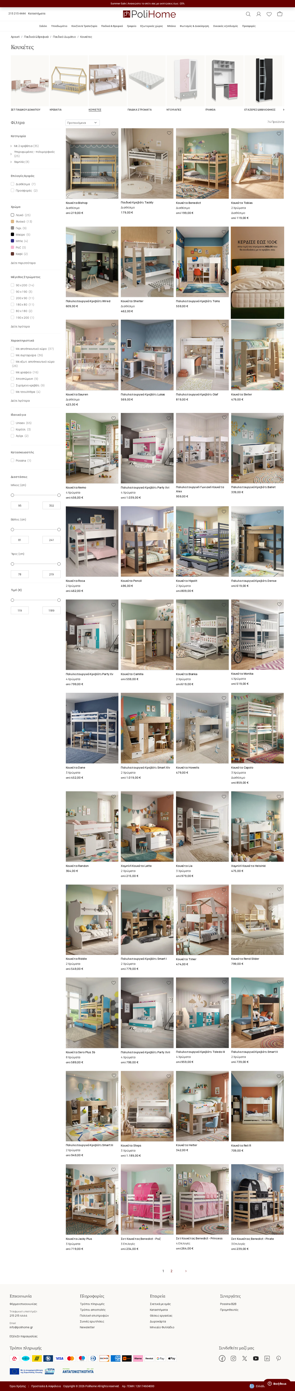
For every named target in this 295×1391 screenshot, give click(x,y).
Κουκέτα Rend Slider (245, 959)
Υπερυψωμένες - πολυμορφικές (34, 154)
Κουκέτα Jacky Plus (79, 1239)
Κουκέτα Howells (187, 767)
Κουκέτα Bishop (76, 203)
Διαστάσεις (19, 477)
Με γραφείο (23, 372)
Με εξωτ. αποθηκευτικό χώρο (35, 361)
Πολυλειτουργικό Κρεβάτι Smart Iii (89, 1145)
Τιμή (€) (16, 590)
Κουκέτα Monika (242, 673)
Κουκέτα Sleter (241, 394)
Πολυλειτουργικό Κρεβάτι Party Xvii (145, 1052)
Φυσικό (20, 221)
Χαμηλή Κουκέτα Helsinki (248, 866)
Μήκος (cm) (18, 485)
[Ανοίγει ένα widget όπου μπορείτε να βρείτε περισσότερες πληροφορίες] (277, 1384)
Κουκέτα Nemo (76, 487)
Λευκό (19, 215)
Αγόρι (19, 436)
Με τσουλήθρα (25, 392)
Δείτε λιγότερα (20, 326)
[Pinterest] (278, 1358)
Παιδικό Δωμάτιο (64, 37)
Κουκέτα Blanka (186, 674)
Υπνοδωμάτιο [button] (59, 26)
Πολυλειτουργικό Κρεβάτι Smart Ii (254, 1052)
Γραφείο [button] (131, 26)
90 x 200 (21, 285)
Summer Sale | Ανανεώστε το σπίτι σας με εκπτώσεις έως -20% (148, 3)
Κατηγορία (18, 136)
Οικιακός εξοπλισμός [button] (225, 26)
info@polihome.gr (21, 1327)
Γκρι (18, 228)
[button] (248, 14)
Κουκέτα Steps (131, 1145)
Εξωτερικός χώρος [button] (151, 26)
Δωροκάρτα (158, 1321)
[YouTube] (256, 1358)
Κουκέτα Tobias (242, 203)
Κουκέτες (86, 37)
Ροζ (18, 247)
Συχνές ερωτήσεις (92, 1321)
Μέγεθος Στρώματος (26, 277)
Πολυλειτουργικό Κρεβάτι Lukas (143, 394)
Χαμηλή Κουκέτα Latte (136, 866)
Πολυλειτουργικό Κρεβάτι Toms (198, 301)
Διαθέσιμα (22, 184)
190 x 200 (22, 317)
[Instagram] (233, 1358)
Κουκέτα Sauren (77, 394)
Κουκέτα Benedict (188, 203)
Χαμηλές (22, 162)
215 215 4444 (17, 13)
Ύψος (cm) (18, 554)
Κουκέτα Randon (77, 866)
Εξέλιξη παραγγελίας (24, 1336)
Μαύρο (20, 234)
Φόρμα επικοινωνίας (23, 1304)
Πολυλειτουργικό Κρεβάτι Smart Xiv (145, 767)
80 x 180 (21, 311)
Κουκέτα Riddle (76, 959)
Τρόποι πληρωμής (92, 1304)
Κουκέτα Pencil (131, 581)
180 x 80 (21, 304)
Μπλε (19, 241)
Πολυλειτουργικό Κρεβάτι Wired (88, 301)
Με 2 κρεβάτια (26, 146)
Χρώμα (15, 207)
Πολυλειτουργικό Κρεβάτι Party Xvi (145, 487)
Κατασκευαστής (22, 452)
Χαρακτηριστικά (22, 340)
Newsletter (87, 1327)
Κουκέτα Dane (75, 767)
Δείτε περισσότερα (23, 263)
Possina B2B (228, 1304)
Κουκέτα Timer (186, 959)
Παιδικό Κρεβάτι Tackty (137, 202)
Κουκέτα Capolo (242, 767)
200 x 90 (21, 298)
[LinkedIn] (267, 1358)
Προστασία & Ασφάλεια (46, 1386)
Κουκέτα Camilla (132, 674)
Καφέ (18, 254)
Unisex (20, 423)
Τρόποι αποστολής (93, 1310)
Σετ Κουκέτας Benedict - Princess (199, 1238)
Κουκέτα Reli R (241, 1145)
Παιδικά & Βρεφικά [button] (112, 26)
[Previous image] (68, 163)
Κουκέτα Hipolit (186, 581)
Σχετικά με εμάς (160, 1304)
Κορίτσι (20, 429)
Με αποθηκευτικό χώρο (31, 349)
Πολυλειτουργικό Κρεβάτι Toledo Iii (200, 1052)
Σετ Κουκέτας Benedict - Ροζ (141, 1239)
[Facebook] (222, 1358)
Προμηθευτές (229, 1310)
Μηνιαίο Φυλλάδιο (162, 1327)
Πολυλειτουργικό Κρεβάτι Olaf (197, 394)
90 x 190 (21, 292)
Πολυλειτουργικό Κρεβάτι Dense (254, 581)
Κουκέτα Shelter (132, 301)
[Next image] (116, 163)
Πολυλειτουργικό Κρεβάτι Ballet (253, 487)
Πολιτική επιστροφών (94, 1315)
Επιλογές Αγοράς (22, 176)
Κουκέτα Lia (184, 866)
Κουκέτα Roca (75, 581)
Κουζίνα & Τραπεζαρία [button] (84, 26)
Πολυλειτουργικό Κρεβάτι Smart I (144, 959)
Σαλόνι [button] (43, 26)
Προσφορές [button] (249, 26)
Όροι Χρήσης (18, 1386)
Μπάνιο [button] (171, 26)
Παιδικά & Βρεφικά (36, 37)
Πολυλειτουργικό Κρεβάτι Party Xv (90, 674)
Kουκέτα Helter (186, 1145)
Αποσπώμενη (24, 379)
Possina (20, 460)
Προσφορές (23, 190)
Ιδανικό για (18, 415)
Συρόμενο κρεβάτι (27, 385)
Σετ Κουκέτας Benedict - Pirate (252, 1239)
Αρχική (15, 37)
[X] (244, 1358)
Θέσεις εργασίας (161, 1315)
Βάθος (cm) (18, 519)
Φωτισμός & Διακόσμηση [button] (194, 26)
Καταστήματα (36, 13)
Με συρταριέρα (25, 355)
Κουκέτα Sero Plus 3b (80, 1052)
